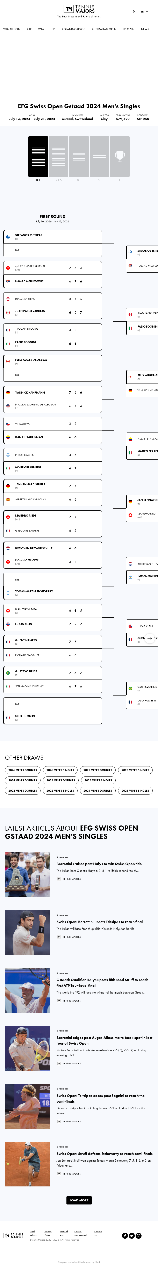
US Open (128, 29)
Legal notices (33, 1233)
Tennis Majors (79, 9)
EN (142, 11)
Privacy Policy (47, 1233)
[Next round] (150, 638)
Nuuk (97, 1262)
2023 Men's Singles (98, 780)
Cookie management (80, 1233)
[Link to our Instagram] (139, 1236)
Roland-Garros (73, 29)
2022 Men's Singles (60, 790)
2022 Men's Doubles (22, 790)
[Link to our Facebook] (125, 1236)
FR (147, 11)
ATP (29, 29)
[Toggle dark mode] (135, 11)
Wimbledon (11, 29)
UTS (53, 29)
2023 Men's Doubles (60, 780)
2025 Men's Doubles (98, 770)
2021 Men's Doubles (98, 790)
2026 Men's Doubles (22, 770)
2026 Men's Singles (60, 770)
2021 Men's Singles (135, 790)
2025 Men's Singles (135, 770)
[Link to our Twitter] (132, 1236)
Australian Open (104, 29)
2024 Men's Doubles (22, 780)
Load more (79, 1200)
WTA (41, 29)
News (145, 29)
